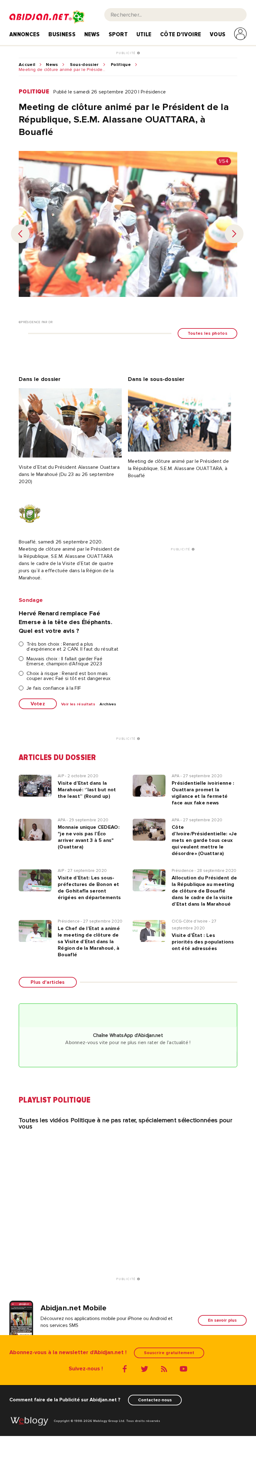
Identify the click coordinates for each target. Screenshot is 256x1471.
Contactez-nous (155, 1400)
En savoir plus (222, 1320)
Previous (20, 233)
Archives (108, 704)
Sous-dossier (84, 65)
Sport (118, 34)
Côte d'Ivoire (180, 34)
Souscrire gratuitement (169, 1352)
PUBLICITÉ (126, 53)
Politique (121, 65)
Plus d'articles (48, 982)
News (92, 34)
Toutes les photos (207, 333)
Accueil (27, 65)
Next (234, 233)
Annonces (24, 34)
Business (62, 34)
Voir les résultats (78, 704)
